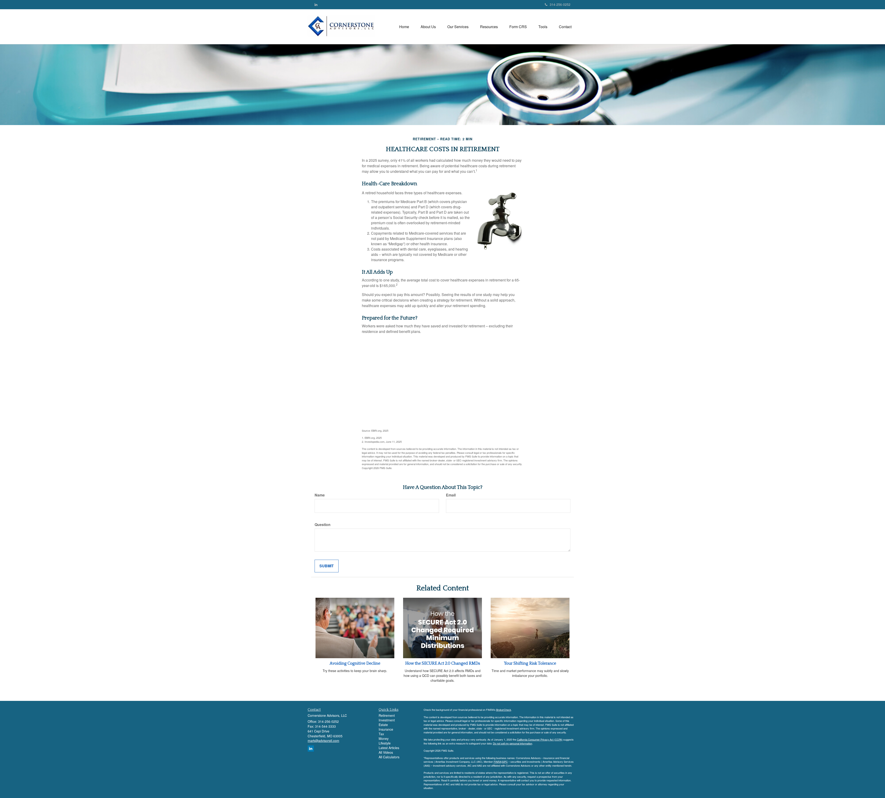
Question (322, 524)
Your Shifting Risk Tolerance (530, 663)
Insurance (386, 729)
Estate (383, 724)
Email (451, 495)
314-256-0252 (560, 4)
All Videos (386, 752)
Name (320, 495)
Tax (381, 734)
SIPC (505, 761)
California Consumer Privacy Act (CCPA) (540, 739)
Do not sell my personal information (512, 743)
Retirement (387, 715)
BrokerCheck (503, 709)
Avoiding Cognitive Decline (355, 663)
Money (384, 738)
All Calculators (389, 757)
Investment (387, 720)
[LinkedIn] (316, 4)
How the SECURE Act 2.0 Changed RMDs (442, 663)
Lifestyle (385, 743)
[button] (428, 26)
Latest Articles (389, 747)
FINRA (497, 761)
